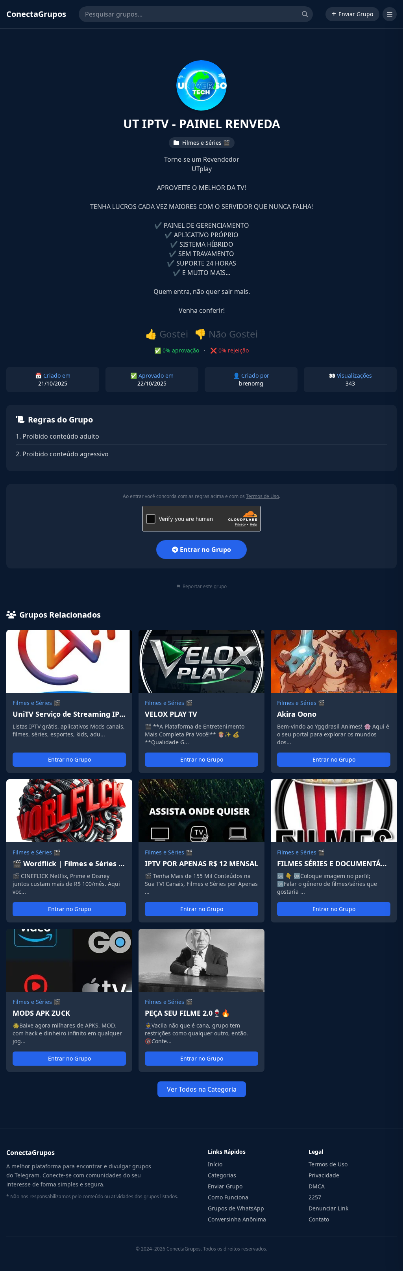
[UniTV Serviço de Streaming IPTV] (69, 701)
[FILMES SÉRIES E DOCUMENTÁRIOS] (334, 850)
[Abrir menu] (390, 14)
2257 (315, 1197)
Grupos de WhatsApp (236, 1208)
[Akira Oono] (334, 701)
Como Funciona (228, 1197)
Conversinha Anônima (237, 1219)
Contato (319, 1219)
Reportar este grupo (205, 586)
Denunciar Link (328, 1208)
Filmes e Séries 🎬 (36, 703)
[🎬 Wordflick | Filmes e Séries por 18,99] (69, 850)
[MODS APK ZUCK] (69, 1000)
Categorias (222, 1175)
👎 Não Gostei (226, 334)
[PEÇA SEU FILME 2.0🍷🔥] (201, 1000)
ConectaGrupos (36, 14)
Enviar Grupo (355, 14)
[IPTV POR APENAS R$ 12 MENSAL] (201, 850)
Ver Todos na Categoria (202, 1089)
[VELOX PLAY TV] (201, 701)
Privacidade (324, 1175)
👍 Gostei (166, 334)
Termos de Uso (262, 496)
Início (215, 1164)
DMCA (317, 1186)
